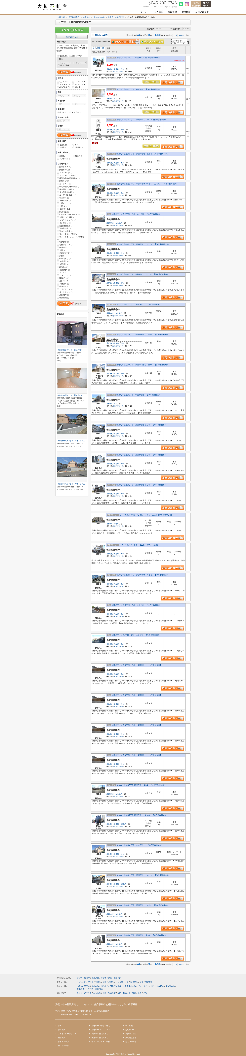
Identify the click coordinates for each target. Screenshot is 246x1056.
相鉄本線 (110, 223)
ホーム (60, 1026)
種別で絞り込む (72, 37)
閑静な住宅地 (65, 170)
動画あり (78, 156)
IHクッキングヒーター (69, 214)
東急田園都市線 (130, 986)
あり (73, 112)
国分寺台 (134, 982)
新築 (73, 56)
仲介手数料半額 (66, 192)
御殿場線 (99, 989)
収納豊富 (64, 242)
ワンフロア (65, 275)
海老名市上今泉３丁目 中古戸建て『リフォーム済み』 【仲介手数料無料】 (147, 184)
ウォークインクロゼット (70, 234)
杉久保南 (120, 982)
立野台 (98, 982)
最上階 (63, 272)
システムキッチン (67, 220)
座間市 (79, 978)
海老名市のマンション (101, 1030)
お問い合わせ (130, 1041)
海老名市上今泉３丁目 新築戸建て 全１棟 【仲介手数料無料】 (143, 575)
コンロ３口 (65, 223)
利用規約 (61, 1038)
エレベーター (65, 281)
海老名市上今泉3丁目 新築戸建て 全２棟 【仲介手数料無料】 (142, 274)
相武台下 (126, 993)
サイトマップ (63, 1041)
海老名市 (115, 71)
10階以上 (64, 264)
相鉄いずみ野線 (157, 986)
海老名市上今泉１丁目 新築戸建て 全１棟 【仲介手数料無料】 (142, 154)
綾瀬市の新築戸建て (100, 1038)
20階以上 (64, 261)
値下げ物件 (64, 65)
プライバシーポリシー (67, 1034)
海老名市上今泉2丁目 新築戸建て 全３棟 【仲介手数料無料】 (142, 425)
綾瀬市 (87, 978)
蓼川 (142, 982)
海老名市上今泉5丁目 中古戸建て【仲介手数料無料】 (138, 57)
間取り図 (100, 48)
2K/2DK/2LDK (64, 84)
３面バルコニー (66, 209)
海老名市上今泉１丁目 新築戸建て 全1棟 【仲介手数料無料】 (142, 905)
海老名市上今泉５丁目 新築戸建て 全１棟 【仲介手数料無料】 (143, 244)
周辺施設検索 (130, 1038)
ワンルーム (63, 82)
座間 (122, 69)
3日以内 (63, 147)
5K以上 (77, 87)
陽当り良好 (65, 167)
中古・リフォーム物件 (101, 1041)
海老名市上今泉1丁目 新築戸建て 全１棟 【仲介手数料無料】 (142, 815)
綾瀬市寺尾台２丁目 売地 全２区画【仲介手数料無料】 (79, 441)
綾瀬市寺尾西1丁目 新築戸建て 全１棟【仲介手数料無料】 (81, 395)
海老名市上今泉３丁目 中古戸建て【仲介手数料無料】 (138, 89)
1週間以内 (79, 147)
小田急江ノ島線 (115, 986)
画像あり (62, 156)
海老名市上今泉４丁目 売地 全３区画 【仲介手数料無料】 (137, 605)
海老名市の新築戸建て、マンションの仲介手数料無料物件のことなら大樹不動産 (96, 1004)
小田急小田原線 (112, 69)
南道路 (63, 247)
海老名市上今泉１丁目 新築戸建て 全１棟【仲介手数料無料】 (142, 120)
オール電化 (65, 200)
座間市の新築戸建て (100, 1034)
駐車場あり (65, 258)
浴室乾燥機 (65, 228)
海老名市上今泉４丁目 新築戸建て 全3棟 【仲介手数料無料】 (142, 935)
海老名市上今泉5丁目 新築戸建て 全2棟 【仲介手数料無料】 (141, 785)
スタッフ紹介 (130, 1034)
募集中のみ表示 (100, 35)
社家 (127, 982)
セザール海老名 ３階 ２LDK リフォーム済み (139, 545)
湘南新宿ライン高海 (85, 989)
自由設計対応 (65, 253)
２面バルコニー (66, 206)
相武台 (111, 982)
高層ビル (64, 278)
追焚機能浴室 (65, 226)
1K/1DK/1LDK (80, 82)
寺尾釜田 (149, 982)
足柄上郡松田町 (114, 978)
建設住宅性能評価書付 (69, 178)
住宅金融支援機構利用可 (70, 187)
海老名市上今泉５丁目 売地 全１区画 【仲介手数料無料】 (137, 214)
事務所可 (64, 284)
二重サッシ (65, 203)
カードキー (65, 184)
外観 (94, 48)
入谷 (115, 98)
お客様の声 (130, 1030)
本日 (76, 145)
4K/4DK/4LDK (64, 87)
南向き (63, 256)
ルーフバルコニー (67, 195)
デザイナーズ (65, 289)
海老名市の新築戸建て (101, 1026)
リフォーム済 (65, 173)
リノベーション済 (67, 175)
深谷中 (91, 982)
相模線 (109, 98)
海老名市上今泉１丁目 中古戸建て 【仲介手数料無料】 (139, 304)
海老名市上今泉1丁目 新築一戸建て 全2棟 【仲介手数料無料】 (143, 334)
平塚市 (103, 978)
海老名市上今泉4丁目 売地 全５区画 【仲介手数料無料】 (136, 635)
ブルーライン (143, 986)
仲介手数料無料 (66, 189)
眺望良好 (64, 181)
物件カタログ (63, 1045)
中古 (80, 56)
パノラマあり (64, 159)
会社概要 (61, 1030)
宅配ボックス (65, 245)
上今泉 (121, 71)
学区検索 (129, 1026)
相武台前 (112, 993)
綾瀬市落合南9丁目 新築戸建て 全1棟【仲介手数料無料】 (80, 350)
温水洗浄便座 (65, 231)
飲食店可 (64, 286)
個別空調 (64, 298)
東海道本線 (170, 986)
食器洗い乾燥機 (66, 217)
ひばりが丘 (82, 982)
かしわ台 (119, 223)
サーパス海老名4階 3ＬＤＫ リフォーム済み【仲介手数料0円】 (146, 515)
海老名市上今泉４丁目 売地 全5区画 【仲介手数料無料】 (137, 665)
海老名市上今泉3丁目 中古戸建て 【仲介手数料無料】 (139, 395)
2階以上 (63, 267)
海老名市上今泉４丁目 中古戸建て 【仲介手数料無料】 (139, 845)
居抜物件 (64, 295)
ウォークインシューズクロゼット (71, 238)
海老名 (116, 524)
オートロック (65, 292)
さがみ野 (88, 993)
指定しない (64, 56)
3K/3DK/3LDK (80, 84)
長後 (140, 993)
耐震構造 (64, 212)
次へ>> (181, 35)
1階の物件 (64, 270)
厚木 (119, 993)
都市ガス (64, 198)
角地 (62, 250)
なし (80, 112)
